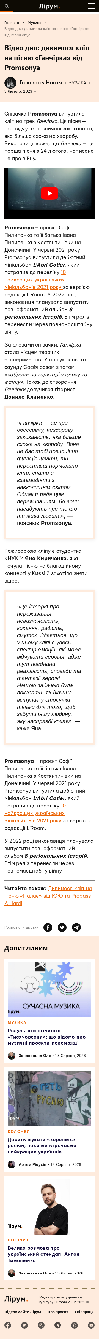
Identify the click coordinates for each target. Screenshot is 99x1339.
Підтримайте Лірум (22, 1311)
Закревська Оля (35, 1055)
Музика (77, 83)
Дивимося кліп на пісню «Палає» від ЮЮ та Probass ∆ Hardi (48, 896)
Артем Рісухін (32, 1164)
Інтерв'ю (19, 1240)
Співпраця (84, 1311)
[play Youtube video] (49, 193)
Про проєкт (58, 1311)
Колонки (19, 1131)
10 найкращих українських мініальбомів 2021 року (35, 280)
